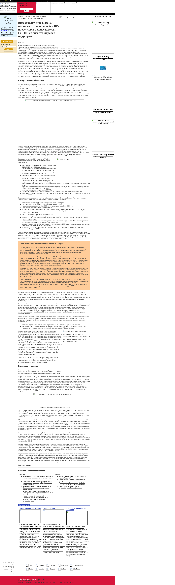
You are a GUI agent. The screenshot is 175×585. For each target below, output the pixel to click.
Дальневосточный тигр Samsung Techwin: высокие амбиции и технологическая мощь (72, 483)
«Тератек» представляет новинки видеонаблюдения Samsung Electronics (70, 487)
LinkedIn (41, 569)
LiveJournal (76, 569)
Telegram (41, 565)
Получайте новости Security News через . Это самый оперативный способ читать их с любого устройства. (7, 31)
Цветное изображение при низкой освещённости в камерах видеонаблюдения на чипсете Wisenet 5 (38, 478)
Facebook (52, 565)
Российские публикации (35, 18)
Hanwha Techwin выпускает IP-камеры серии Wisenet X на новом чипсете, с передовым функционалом (37, 487)
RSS (30, 565)
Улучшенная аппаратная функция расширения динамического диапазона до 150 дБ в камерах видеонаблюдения (37, 482)
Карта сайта (109, 1)
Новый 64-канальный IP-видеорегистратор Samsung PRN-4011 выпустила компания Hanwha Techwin (38, 492)
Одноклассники (78, 565)
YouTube (63, 569)
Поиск (92, 1)
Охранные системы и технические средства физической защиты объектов (103, 156)
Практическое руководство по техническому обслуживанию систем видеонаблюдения (103, 110)
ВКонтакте (64, 565)
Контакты (100, 1)
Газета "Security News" (25, 16)
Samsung (28, 465)
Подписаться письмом (8, 51)
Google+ (52, 569)
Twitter (31, 569)
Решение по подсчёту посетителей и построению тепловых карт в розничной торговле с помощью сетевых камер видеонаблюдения (35, 498)
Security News (5, 44)
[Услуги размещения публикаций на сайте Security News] (43, 12)
